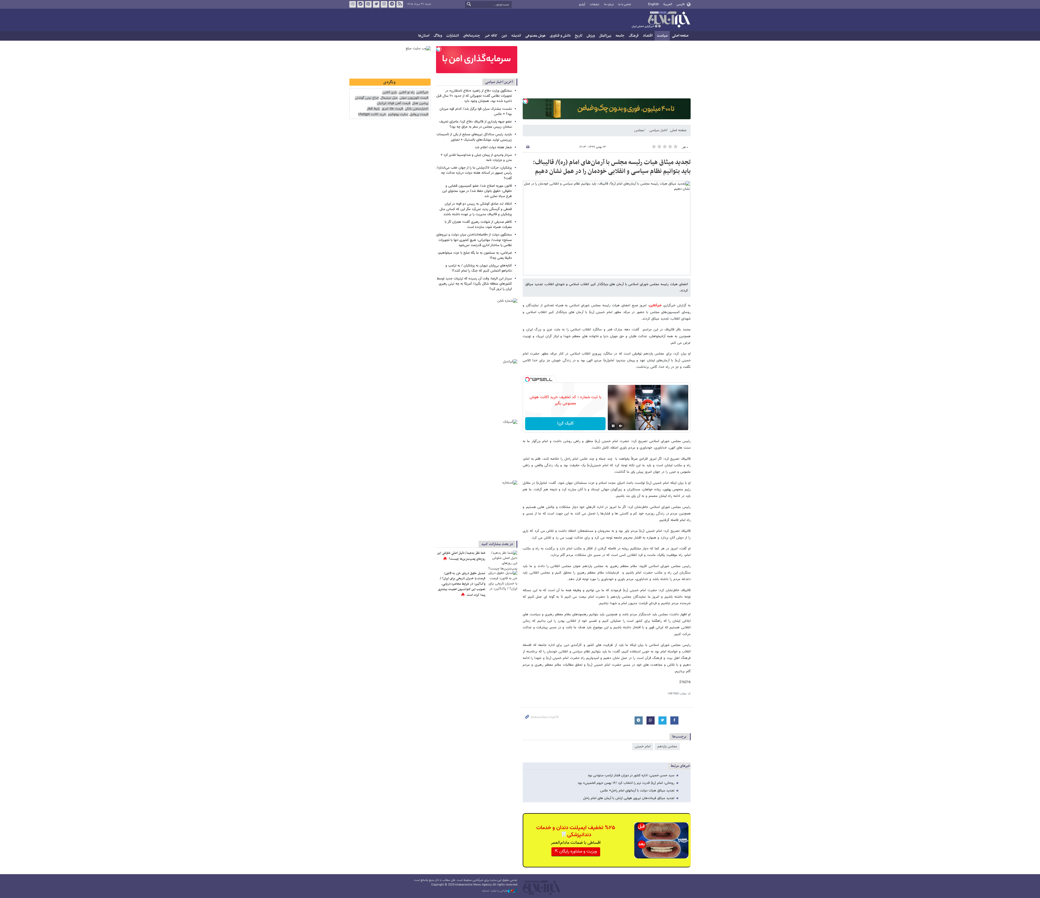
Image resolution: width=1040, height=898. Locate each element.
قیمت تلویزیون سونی (413, 98)
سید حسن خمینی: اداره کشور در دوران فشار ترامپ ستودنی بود (631, 775)
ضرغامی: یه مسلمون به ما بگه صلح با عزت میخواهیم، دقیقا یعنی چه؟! (475, 255)
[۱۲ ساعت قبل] (502, 581)
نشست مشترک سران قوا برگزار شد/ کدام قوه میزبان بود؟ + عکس (476, 111)
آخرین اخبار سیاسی (499, 82)
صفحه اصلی (680, 36)
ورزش (591, 36)
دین (504, 36)
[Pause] (613, 426)
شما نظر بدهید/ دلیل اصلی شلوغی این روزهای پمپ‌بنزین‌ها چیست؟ (461, 556)
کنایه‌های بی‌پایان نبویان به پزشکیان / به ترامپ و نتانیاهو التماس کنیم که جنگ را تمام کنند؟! (479, 268)
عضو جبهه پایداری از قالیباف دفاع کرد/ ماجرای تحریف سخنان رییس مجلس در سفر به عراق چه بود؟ (475, 124)
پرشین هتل (420, 103)
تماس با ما (624, 4)
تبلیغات (594, 4)
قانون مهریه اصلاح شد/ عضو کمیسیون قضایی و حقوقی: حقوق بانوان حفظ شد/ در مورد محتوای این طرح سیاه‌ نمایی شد (477, 191)
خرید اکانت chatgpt (372, 114)
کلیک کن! (565, 423)
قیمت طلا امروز (392, 108)
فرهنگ (634, 36)
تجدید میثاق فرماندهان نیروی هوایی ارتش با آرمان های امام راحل (628, 798)
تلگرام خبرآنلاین (392, 4)
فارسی (680, 4)
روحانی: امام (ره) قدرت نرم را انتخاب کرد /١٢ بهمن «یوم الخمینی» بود (626, 783)
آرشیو (582, 4)
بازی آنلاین (389, 92)
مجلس (639, 130)
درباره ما (609, 4)
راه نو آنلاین (406, 92)
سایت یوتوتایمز (398, 114)
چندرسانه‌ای (471, 36)
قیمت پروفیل (419, 114)
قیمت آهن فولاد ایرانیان (393, 103)
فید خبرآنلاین (399, 4)
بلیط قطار (373, 108)
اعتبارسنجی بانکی (416, 108)
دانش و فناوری (560, 36)
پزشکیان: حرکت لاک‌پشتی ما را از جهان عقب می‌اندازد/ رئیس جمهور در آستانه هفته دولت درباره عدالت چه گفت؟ (474, 173)
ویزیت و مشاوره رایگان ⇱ (576, 851)
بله (360, 4)
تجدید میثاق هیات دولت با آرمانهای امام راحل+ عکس (637, 790)
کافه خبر (491, 36)
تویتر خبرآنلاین (376, 4)
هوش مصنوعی (535, 36)
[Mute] (621, 426)
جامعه (620, 36)
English (653, 4)
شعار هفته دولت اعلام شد (493, 147)
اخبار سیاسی (658, 130)
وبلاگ (438, 36)
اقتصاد (647, 36)
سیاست (662, 36)
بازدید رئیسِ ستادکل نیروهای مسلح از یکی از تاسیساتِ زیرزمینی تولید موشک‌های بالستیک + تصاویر (474, 137)
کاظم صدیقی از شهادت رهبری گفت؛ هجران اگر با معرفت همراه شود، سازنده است (478, 224)
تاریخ (578, 36)
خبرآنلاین (661, 20)
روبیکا (352, 4)
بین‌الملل (605, 36)
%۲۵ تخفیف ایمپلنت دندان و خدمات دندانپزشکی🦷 (575, 831)
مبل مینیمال (389, 98)
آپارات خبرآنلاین (368, 4)
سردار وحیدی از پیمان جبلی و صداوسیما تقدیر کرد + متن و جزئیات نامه (476, 157)
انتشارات (452, 36)
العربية (667, 4)
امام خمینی (643, 746)
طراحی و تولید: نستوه (495, 891)
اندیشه (516, 36)
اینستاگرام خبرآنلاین (384, 4)
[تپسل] (525, 101)
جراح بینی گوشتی (367, 98)
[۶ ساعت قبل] (502, 560)
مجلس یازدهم (667, 746)
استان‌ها (423, 36)
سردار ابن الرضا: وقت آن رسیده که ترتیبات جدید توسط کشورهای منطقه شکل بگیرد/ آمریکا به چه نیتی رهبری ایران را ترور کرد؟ (474, 284)
